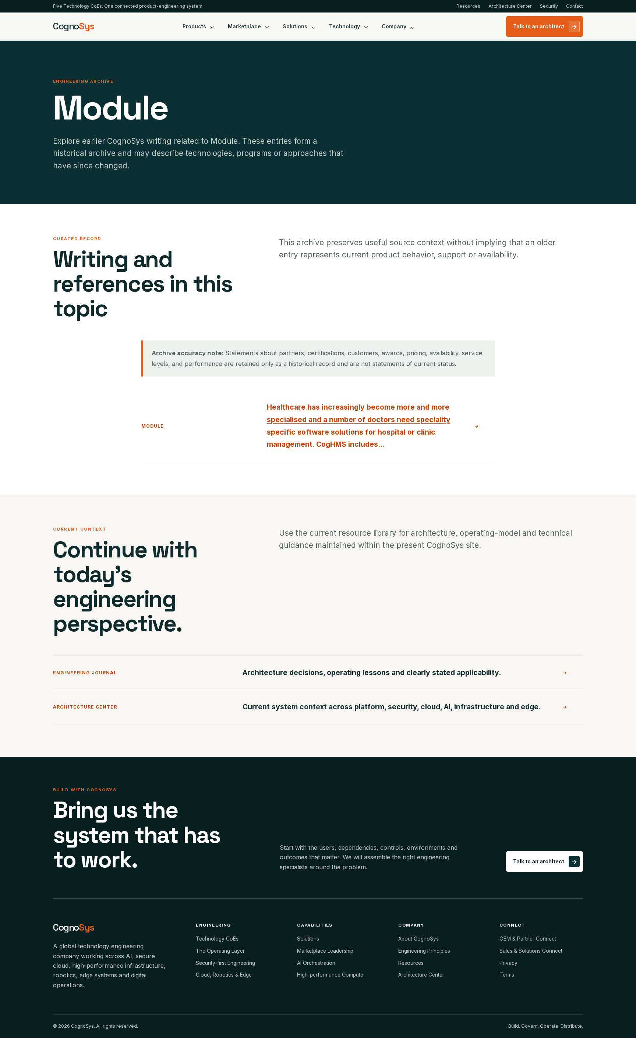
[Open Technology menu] (366, 26)
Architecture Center (510, 6)
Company (394, 26)
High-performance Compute (330, 975)
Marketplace (244, 26)
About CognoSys (418, 939)
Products (194, 26)
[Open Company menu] (412, 26)
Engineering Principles (424, 951)
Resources (468, 6)
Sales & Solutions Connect (530, 951)
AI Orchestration (316, 963)
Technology (344, 26)
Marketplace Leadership (325, 951)
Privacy (508, 963)
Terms (506, 975)
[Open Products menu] (212, 26)
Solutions (295, 26)
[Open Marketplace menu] (267, 26)
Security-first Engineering (225, 963)
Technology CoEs (217, 939)
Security (549, 6)
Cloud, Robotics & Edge (224, 975)
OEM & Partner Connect (527, 939)
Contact (574, 6)
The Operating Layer (220, 951)
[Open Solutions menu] (313, 26)
